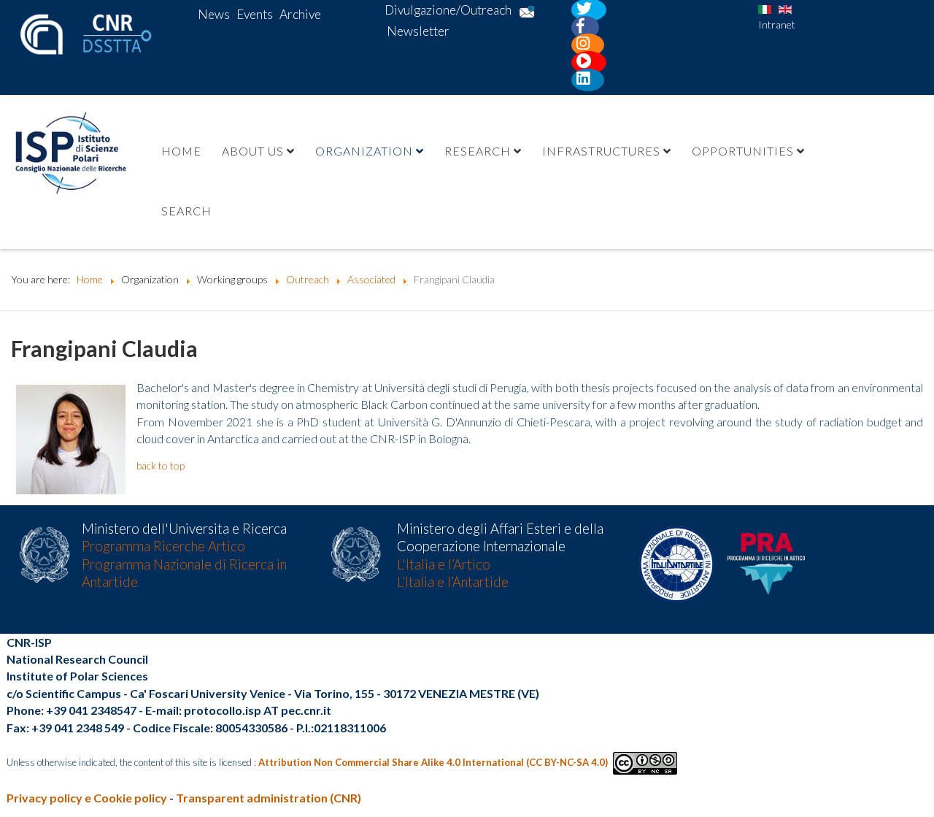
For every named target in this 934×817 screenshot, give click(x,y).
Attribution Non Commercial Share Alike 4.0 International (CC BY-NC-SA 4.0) (433, 762)
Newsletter (418, 31)
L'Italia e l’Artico (443, 564)
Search (186, 211)
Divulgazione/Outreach (448, 10)
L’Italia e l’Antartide (453, 582)
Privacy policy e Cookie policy (87, 798)
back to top (160, 465)
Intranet (776, 24)
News (214, 14)
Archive (300, 14)
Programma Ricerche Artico (163, 546)
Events (254, 14)
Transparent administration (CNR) (268, 798)
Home (181, 151)
